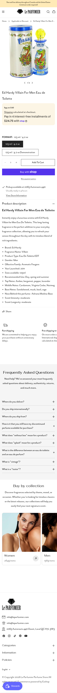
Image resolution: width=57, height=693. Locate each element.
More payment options (28, 179)
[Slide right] (32, 83)
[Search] (48, 12)
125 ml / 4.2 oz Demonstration (20, 152)
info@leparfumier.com (18, 617)
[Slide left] (25, 83)
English (5, 669)
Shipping (8, 112)
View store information (16, 195)
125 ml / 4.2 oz (13, 144)
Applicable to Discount (19, 21)
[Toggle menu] (3, 12)
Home (4, 21)
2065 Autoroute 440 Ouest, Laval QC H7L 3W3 (31, 629)
